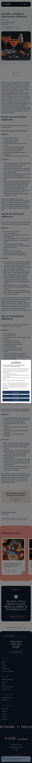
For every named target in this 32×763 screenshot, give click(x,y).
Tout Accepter (16, 396)
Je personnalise (16, 392)
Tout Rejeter (16, 399)
